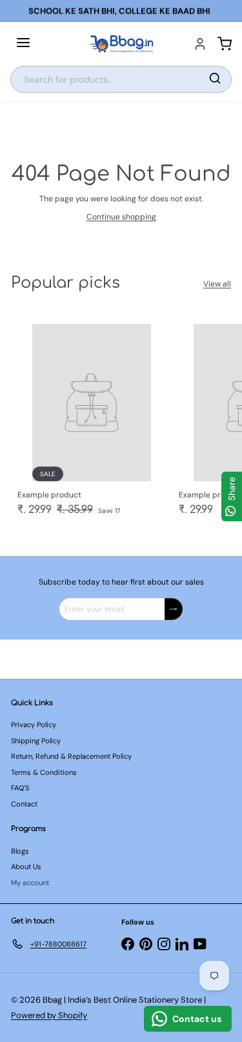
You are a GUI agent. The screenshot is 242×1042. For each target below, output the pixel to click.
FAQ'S (20, 787)
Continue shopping (121, 217)
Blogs (20, 851)
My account (30, 882)
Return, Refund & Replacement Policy (71, 756)
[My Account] (200, 44)
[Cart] (224, 44)
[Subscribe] (174, 609)
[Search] (215, 79)
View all (217, 284)
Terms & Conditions (44, 772)
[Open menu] (23, 44)
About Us (26, 866)
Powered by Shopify (49, 1015)
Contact (24, 803)
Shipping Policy (36, 740)
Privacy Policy (33, 724)
